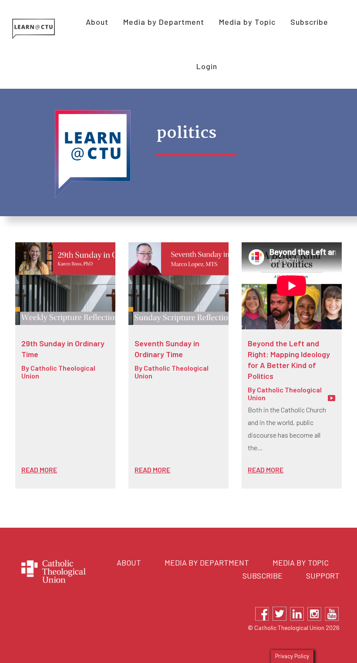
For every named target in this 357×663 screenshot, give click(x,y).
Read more (39, 469)
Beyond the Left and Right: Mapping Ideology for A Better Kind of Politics (289, 359)
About (129, 562)
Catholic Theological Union (58, 372)
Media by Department (207, 562)
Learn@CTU (43, 29)
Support (323, 575)
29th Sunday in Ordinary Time (62, 348)
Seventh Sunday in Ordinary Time (167, 348)
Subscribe (262, 575)
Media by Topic (301, 562)
